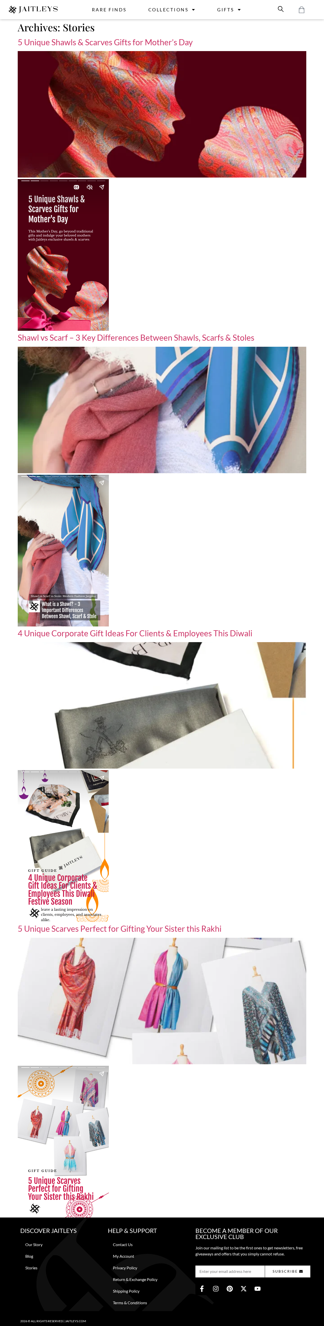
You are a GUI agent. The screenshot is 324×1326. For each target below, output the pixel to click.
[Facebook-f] (201, 1288)
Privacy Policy (125, 1267)
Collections (168, 9)
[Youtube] (257, 1288)
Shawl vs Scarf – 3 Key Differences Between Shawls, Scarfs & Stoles (136, 337)
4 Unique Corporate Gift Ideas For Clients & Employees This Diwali (135, 633)
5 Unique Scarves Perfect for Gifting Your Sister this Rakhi (119, 928)
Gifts (225, 9)
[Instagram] (215, 1288)
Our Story (34, 1244)
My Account (123, 1256)
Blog (29, 1256)
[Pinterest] (229, 1288)
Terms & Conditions (130, 1302)
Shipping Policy (126, 1291)
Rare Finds (109, 9)
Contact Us (123, 1244)
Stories (31, 1267)
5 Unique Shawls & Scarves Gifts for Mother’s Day (105, 42)
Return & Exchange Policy (135, 1279)
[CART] (301, 9)
